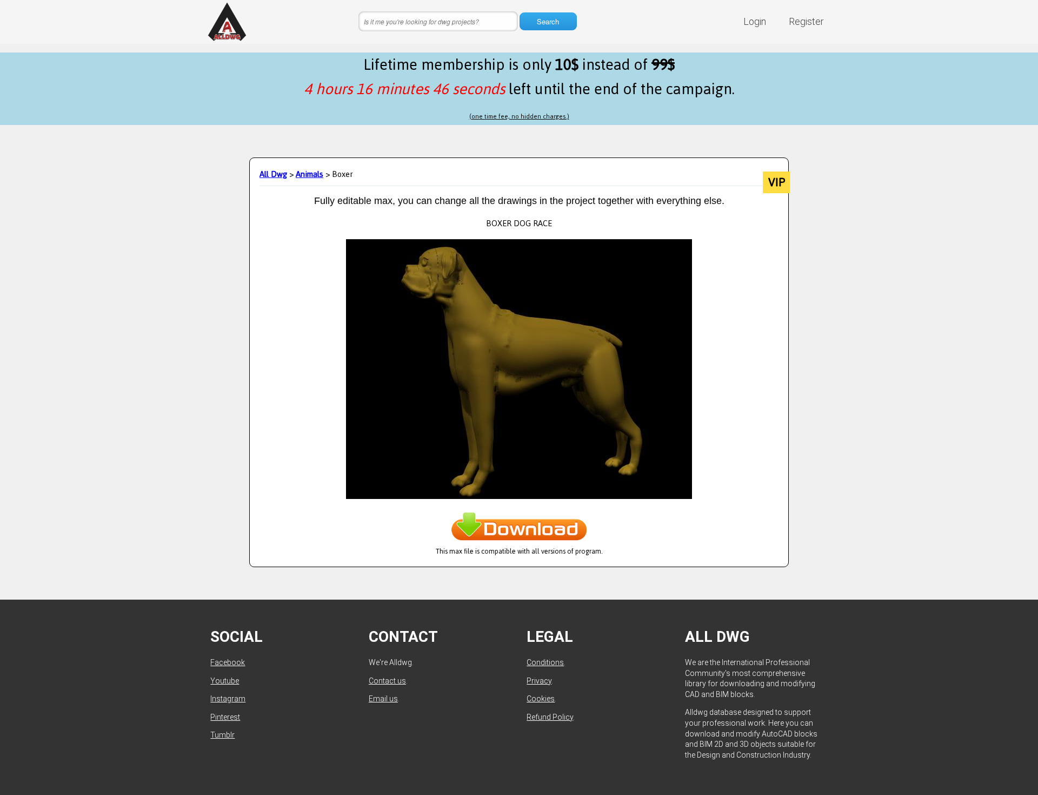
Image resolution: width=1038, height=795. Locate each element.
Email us (383, 698)
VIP (776, 182)
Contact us (387, 680)
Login (754, 21)
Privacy (539, 680)
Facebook (227, 662)
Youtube (224, 680)
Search (548, 21)
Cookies (541, 698)
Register (806, 21)
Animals (309, 174)
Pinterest (225, 717)
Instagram (227, 698)
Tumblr (222, 735)
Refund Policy (550, 717)
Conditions (545, 662)
